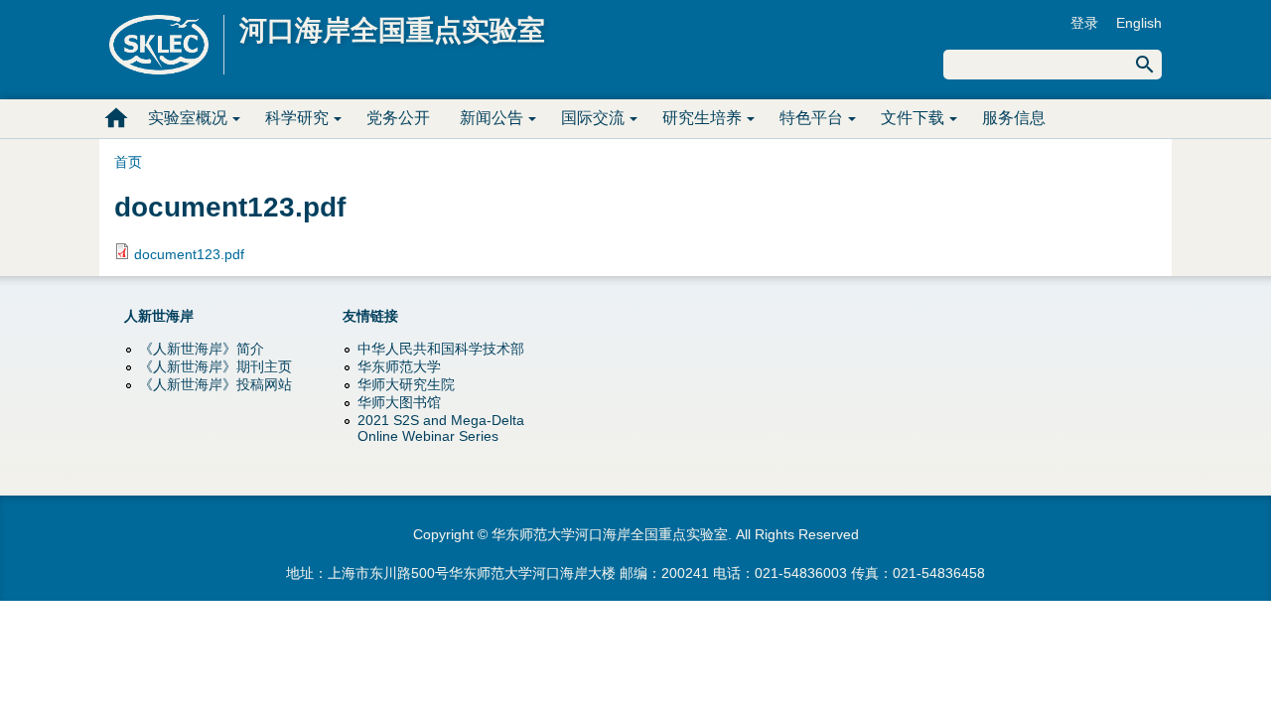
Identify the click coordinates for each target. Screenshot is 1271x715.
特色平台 (811, 117)
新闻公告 (491, 117)
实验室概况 (187, 117)
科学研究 (297, 117)
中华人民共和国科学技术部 (440, 349)
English (1139, 23)
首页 (116, 118)
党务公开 (398, 117)
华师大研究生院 (406, 384)
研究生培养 (702, 117)
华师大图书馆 (399, 402)
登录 (1084, 23)
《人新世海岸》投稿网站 (215, 384)
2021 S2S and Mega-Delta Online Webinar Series (440, 428)
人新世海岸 (159, 316)
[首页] (166, 44)
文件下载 (912, 117)
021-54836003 (801, 573)
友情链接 (370, 316)
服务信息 (1014, 117)
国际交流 (593, 117)
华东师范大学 (399, 366)
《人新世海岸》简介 (201, 349)
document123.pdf (189, 254)
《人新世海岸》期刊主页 (215, 366)
